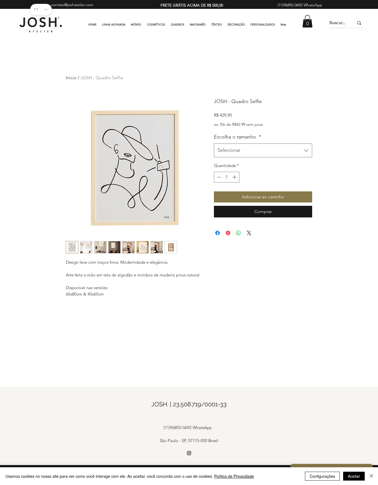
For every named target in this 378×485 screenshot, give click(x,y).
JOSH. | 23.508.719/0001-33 (189, 404)
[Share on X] (249, 233)
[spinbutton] (226, 177)
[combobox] (263, 150)
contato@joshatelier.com (72, 4)
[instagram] (189, 453)
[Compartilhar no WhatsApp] (238, 233)
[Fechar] (371, 476)
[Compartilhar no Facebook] (217, 233)
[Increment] (235, 177)
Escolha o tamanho (237, 137)
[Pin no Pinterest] (228, 233)
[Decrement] (218, 177)
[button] (307, 21)
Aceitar (354, 476)
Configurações (322, 476)
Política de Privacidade (234, 476)
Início (71, 77)
